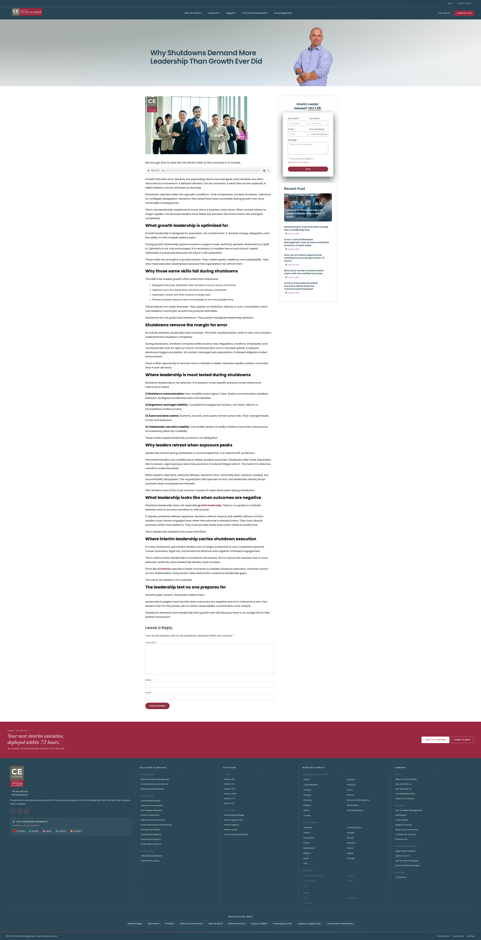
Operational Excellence (151, 834)
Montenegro (352, 805)
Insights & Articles (403, 824)
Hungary (307, 795)
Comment (151, 642)
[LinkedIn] (13, 811)
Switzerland (309, 837)
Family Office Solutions (151, 844)
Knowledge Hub (283, 13)
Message (292, 140)
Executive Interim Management (155, 779)
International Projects (150, 829)
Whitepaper (400, 815)
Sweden (351, 832)
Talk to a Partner (435, 739)
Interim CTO (229, 798)
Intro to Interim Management (408, 810)
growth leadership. (210, 505)
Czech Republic (311, 784)
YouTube (21, 831)
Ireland (350, 853)
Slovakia (307, 789)
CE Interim (164, 569)
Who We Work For (403, 789)
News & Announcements (406, 829)
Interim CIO (229, 803)
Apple (48, 831)
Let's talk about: (316, 129)
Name (149, 680)
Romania (308, 800)
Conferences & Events (405, 834)
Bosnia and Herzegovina (358, 800)
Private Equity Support (151, 839)
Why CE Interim (193, 13)
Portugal (351, 858)
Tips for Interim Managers (407, 860)
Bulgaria (307, 805)
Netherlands (309, 848)
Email (148, 692)
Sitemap (470, 936)
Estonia (350, 795)
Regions (230, 13)
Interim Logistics (231, 824)
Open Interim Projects (405, 851)
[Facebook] (26, 811)
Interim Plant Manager (234, 815)
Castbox (77, 831)
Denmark (351, 843)
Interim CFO (229, 784)
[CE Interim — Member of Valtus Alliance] (71, 776)
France (307, 843)
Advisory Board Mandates (152, 789)
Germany (308, 827)
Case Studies (401, 820)
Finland (350, 848)
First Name (293, 119)
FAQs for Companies (404, 798)
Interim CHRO (230, 793)
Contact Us (400, 877)
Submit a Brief (462, 739)
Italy (305, 863)
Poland (307, 779)
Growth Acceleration (150, 815)
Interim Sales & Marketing (236, 834)
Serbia (306, 810)
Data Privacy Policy (300, 162)
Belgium (307, 853)
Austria (307, 832)
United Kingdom (354, 827)
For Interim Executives (255, 13)
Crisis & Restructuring (150, 800)
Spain (306, 858)
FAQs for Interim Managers (407, 865)
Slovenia (351, 779)
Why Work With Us (403, 784)
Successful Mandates (405, 793)
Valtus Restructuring (150, 860)
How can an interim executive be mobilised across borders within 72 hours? (306, 213)
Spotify (35, 831)
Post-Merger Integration (152, 810)
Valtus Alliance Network (151, 855)
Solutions (214, 13)
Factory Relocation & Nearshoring (156, 824)
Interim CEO (229, 779)
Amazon (62, 831)
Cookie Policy (458, 936)
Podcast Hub (401, 839)
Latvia (349, 789)
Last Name (314, 119)
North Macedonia (355, 810)
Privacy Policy (443, 936)
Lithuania (351, 784)
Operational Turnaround (151, 805)
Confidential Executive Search (154, 784)
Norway (350, 837)
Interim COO (229, 789)
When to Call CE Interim (406, 779)
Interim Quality (230, 829)
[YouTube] (20, 811)
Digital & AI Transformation (153, 820)
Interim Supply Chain (233, 820)
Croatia (307, 815)
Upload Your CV (402, 855)
